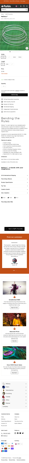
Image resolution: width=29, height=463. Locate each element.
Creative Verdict (5, 189)
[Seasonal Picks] (14, 319)
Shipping (17, 90)
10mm (19, 57)
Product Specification (7, 182)
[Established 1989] (14, 288)
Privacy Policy (4, 459)
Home (2, 14)
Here (24, 1)
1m (3, 64)
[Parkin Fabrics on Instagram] (15, 433)
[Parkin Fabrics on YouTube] (20, 433)
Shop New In (14, 372)
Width (2, 54)
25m (7, 64)
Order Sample (4, 73)
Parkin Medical (18, 423)
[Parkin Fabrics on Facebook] (18, 433)
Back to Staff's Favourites (15, 228)
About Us (16, 417)
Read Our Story (14, 307)
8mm (14, 57)
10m (12, 64)
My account (4, 425)
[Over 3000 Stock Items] (14, 353)
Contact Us (4, 423)
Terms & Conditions (21, 459)
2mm (3, 57)
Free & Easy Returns (6, 178)
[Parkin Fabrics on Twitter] (23, 433)
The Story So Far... (18, 421)
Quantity (3, 83)
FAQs (2, 417)
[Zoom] (27, 48)
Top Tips (3, 185)
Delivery (3, 419)
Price (2, 68)
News (15, 419)
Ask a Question (5, 192)
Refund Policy (12, 459)
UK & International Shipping (8, 175)
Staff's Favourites (9, 14)
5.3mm (9, 57)
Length (3, 61)
